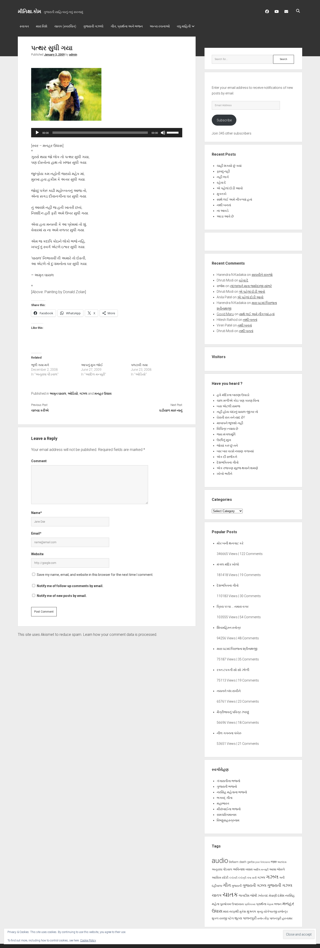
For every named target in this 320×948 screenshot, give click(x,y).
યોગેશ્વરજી (270, 911)
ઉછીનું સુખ (224, 440)
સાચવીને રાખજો (262, 275)
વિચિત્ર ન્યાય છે (227, 429)
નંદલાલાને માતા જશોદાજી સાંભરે (251, 286)
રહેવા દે (221, 182)
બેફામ (270, 904)
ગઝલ (83, 393)
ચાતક (217, 895)
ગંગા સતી (252, 877)
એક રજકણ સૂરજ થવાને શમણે (237, 468)
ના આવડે (223, 211)
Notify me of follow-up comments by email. (70, 586)
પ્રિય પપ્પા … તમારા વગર (233, 606)
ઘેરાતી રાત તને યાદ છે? (231, 417)
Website (37, 554)
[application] (106, 132)
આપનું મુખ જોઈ (92, 365)
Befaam (233, 862)
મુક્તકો (222, 194)
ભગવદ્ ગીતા (224, 798)
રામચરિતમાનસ (226, 815)
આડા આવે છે (225, 216)
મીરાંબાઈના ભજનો (229, 809)
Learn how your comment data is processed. (120, 634)
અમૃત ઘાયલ (58, 393)
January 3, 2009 (54, 54)
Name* (36, 513)
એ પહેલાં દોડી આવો (230, 188)
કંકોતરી (233, 877)
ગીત (227, 885)
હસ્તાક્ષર (287, 918)
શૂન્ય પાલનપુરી (245, 918)
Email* (36, 533)
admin (73, 54)
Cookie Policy (88, 940)
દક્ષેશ (281, 895)
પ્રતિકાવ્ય (250, 904)
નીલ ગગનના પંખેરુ (229, 733)
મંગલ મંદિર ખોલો (228, 564)
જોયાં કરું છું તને (227, 445)
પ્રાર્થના (261, 904)
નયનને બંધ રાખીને (229, 691)
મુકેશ (242, 911)
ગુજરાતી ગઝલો (93, 26)
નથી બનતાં (224, 205)
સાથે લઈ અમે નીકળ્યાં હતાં (234, 199)
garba (251, 862)
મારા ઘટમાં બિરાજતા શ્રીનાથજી (237, 649)
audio (220, 861)
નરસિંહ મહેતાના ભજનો (232, 792)
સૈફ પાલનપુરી (272, 918)
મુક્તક (251, 911)
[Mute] (163, 132)
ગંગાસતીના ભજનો (228, 781)
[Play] (37, 132)
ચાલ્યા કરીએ (40, 410)
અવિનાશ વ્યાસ (243, 869)
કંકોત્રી (242, 877)
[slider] (173, 132)
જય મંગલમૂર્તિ (226, 434)
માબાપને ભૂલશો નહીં (230, 423)
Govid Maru (225, 314)
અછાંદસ (282, 862)
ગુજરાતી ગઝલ (254, 885)
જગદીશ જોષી (248, 895)
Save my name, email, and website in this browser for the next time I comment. (95, 575)
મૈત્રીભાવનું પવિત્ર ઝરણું (233, 712)
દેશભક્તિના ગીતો (228, 462)
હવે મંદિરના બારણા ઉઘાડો (233, 395)
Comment (39, 461)
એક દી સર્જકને (227, 457)
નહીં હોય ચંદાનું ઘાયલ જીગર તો (237, 412)
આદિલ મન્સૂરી (260, 869)
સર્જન (260, 918)
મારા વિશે (41, 26)
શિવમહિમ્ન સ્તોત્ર (229, 628)
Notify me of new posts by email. (62, 596)
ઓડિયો (73, 393)
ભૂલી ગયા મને (40, 365)
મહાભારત (223, 803)
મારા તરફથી (231, 911)
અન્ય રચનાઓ (160, 26)
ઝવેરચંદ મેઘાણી (267, 895)
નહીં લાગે (223, 177)
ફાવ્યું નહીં (223, 171)
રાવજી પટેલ (226, 918)
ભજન (278, 904)
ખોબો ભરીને (224, 474)
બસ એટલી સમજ (228, 406)
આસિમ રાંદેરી (220, 877)
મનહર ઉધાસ (103, 393)
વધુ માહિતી (184, 26)
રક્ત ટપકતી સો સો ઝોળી (233, 670)
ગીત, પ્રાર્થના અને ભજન (127, 26)
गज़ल (274, 862)
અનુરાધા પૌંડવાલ (222, 869)
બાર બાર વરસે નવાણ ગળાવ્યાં (235, 451)
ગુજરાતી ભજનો (227, 786)
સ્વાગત (24, 26)
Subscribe (224, 120)
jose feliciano (262, 862)
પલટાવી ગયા (139, 365)
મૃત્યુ (260, 911)
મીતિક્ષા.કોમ (29, 11)
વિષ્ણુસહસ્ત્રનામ (228, 820)
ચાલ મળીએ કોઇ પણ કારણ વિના (238, 400)
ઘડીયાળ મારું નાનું (170, 410)
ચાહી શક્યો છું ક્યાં (229, 166)
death (242, 862)
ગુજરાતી (236, 886)
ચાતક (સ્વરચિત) (65, 26)
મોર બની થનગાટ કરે (230, 543)
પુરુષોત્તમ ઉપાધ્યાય (232, 904)
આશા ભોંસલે (277, 869)
